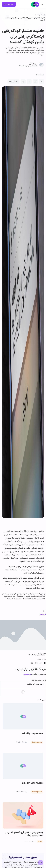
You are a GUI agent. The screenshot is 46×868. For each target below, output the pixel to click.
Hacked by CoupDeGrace (32, 733)
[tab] (23, 596)
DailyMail (43, 614)
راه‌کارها (40, 841)
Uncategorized (37, 742)
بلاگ (38, 15)
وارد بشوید (27, 674)
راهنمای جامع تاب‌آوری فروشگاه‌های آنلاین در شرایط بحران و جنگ (24, 834)
